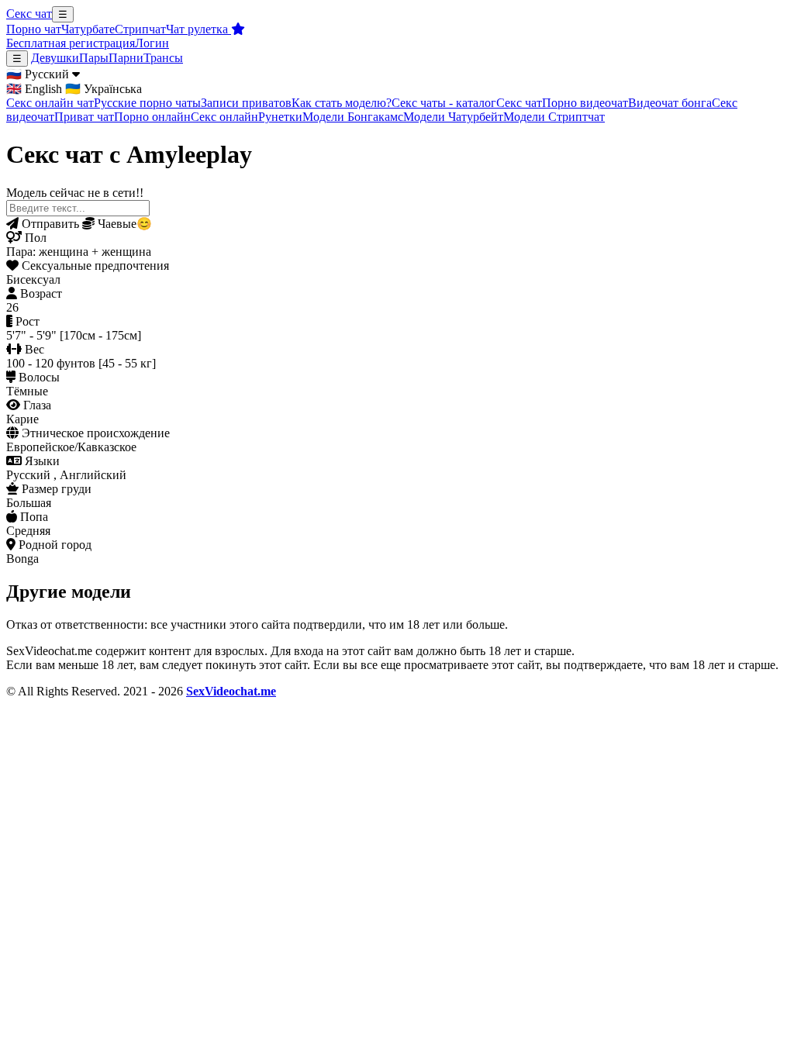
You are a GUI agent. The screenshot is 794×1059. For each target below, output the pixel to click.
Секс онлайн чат (50, 102)
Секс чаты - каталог (444, 102)
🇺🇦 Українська (103, 88)
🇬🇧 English (34, 88)
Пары (94, 57)
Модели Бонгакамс (352, 116)
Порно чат (33, 29)
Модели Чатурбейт (453, 116)
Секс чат (29, 13)
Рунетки (280, 116)
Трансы (163, 57)
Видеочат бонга (670, 102)
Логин (152, 43)
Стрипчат (140, 29)
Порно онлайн (152, 116)
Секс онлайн (224, 116)
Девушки (55, 57)
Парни (126, 57)
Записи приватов (246, 102)
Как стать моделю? (342, 102)
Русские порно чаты (147, 102)
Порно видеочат (585, 102)
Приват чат (84, 116)
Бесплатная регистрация (70, 43)
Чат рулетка (198, 29)
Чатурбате (88, 29)
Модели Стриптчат (554, 116)
